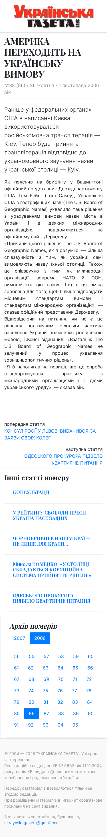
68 (31, 679)
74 (31, 690)
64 (60, 668)
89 (76, 713)
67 (16, 679)
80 (31, 702)
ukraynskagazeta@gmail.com (32, 822)
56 (17, 656)
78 (89, 690)
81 (45, 702)
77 (74, 690)
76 (60, 690)
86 (32, 713)
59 (76, 656)
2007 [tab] (19, 638)
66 (90, 668)
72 (89, 679)
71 (75, 679)
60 (91, 656)
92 (31, 725)
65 (75, 668)
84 (90, 702)
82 (60, 702)
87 (46, 713)
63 (46, 668)
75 (45, 690)
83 (75, 702)
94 (60, 725)
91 (16, 725)
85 (17, 713)
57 (46, 656)
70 (61, 679)
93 (46, 725)
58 (61, 656)
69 (46, 679)
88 (61, 713)
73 (16, 690)
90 (91, 713)
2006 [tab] (40, 638)
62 (31, 668)
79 (16, 702)
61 (16, 668)
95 (75, 725)
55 (32, 656)
